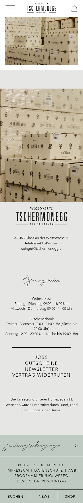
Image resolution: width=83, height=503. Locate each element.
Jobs (41, 357)
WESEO (62, 476)
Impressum (18, 470)
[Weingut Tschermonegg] (41, 8)
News (44, 497)
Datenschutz (48, 470)
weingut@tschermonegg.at (41, 249)
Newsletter (41, 369)
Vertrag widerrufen (41, 375)
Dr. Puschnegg (50, 481)
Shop (70, 497)
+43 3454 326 (47, 243)
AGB (72, 470)
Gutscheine (41, 363)
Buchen (15, 497)
